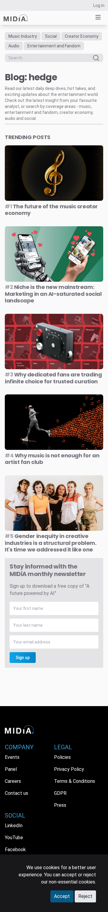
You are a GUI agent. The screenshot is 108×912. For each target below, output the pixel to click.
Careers (13, 781)
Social (51, 36)
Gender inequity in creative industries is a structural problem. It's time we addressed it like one (50, 542)
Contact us (16, 793)
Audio (13, 45)
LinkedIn (13, 825)
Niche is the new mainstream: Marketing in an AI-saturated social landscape (53, 293)
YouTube (14, 837)
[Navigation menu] (98, 17)
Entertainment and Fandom (53, 45)
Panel (11, 769)
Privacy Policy (69, 769)
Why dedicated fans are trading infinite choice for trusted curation (53, 378)
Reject (85, 896)
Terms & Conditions (74, 781)
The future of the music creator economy (51, 210)
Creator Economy (81, 36)
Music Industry (22, 36)
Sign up (23, 657)
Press (60, 805)
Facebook (15, 849)
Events (12, 757)
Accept (62, 896)
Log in (98, 5)
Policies (62, 757)
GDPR (60, 793)
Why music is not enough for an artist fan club (52, 459)
